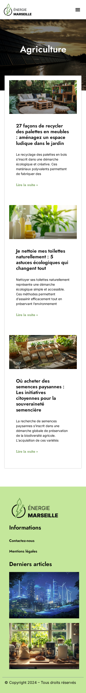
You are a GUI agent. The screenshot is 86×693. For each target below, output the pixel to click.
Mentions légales (23, 551)
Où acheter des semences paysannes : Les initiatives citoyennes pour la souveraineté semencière (40, 395)
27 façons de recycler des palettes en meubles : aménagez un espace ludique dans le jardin (42, 134)
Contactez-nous (21, 540)
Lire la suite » (27, 185)
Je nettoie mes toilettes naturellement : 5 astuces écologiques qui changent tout (42, 260)
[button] (77, 9)
